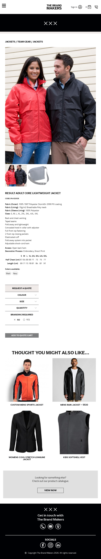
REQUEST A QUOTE (22, 288)
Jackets (10, 41)
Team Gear (24, 41)
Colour (22, 295)
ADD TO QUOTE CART (22, 335)
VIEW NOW (50, 490)
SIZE (22, 301)
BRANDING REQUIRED (22, 314)
